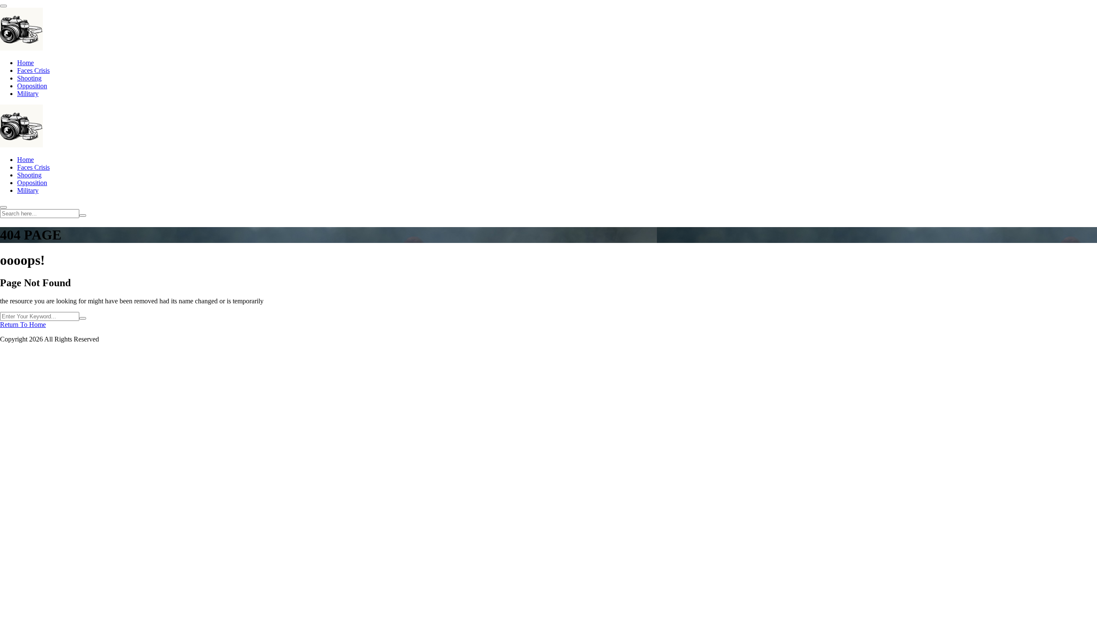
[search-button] (82, 215)
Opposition (32, 86)
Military (28, 93)
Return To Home (23, 324)
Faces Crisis (33, 70)
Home (25, 62)
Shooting (29, 78)
